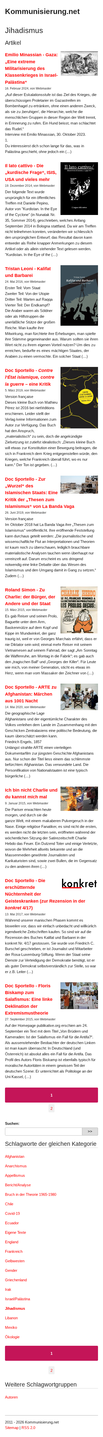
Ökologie (12, 1337)
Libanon (11, 1318)
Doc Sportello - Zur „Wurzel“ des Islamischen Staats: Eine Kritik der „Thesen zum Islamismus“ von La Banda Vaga (39, 492)
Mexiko (11, 1327)
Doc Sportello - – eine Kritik (29, 377)
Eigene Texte (15, 1232)
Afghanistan (14, 1156)
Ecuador (12, 1223)
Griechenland (16, 1280)
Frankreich (13, 1251)
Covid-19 (12, 1213)
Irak (8, 1289)
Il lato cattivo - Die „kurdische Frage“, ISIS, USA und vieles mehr (30, 172)
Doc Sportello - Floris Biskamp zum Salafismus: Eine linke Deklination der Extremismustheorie (28, 999)
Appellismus (15, 1175)
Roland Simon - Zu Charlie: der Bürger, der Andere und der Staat (30, 596)
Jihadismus (15, 1308)
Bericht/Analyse (18, 1185)
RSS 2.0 (28, 1428)
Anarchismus (16, 1166)
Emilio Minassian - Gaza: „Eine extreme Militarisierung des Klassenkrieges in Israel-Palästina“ (31, 68)
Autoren (11, 1397)
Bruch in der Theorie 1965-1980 (30, 1194)
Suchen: (12, 1123)
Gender (11, 1270)
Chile (9, 1204)
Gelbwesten (14, 1261)
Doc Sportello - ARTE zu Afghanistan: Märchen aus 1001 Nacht (30, 693)
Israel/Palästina (17, 1299)
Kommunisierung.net (42, 11)
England (11, 1242)
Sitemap (11, 1428)
